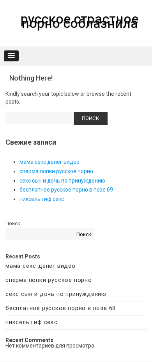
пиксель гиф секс (41, 199)
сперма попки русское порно (56, 171)
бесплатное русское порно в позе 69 (66, 189)
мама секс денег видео (49, 162)
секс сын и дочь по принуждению (62, 180)
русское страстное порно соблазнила (79, 21)
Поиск (12, 223)
